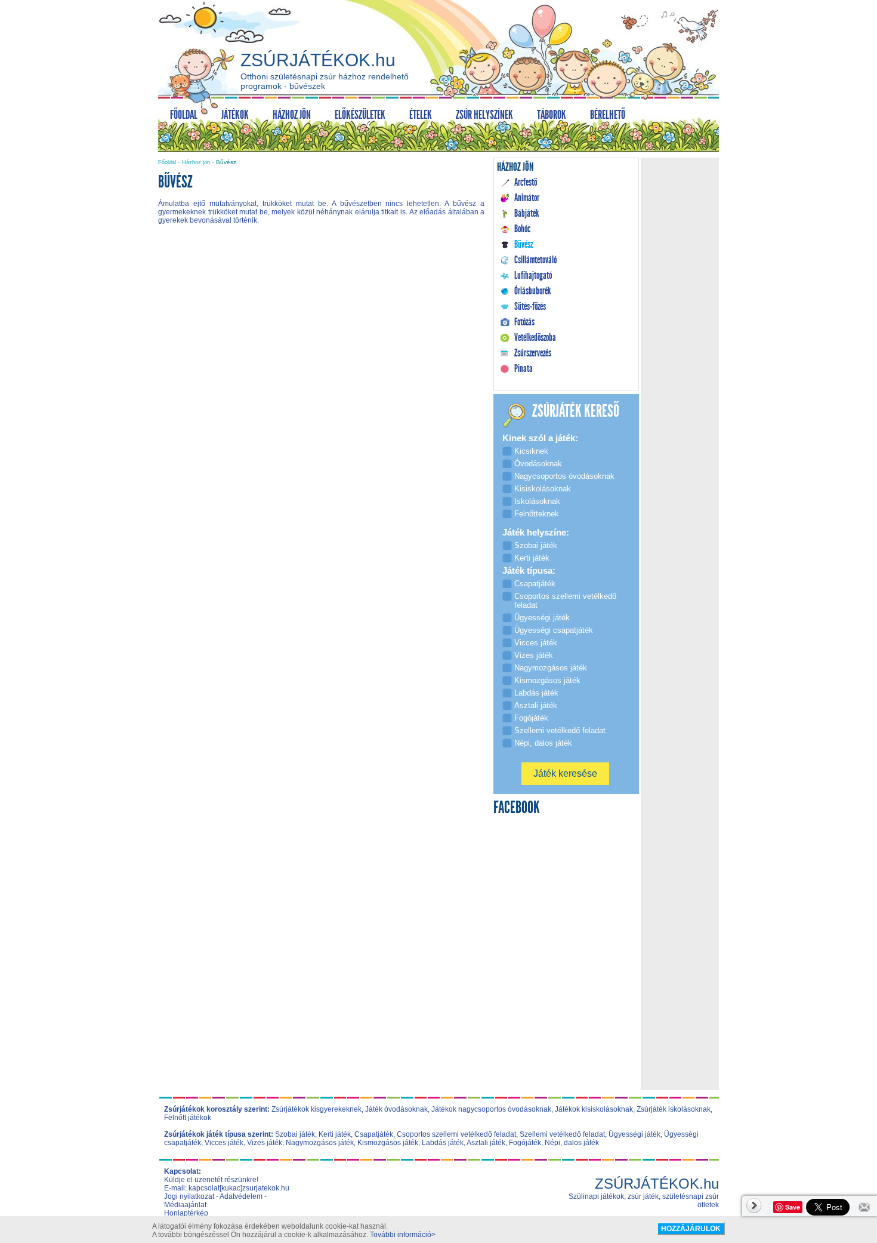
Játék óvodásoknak (396, 1109)
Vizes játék (264, 1143)
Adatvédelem (241, 1196)
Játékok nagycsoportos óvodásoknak (491, 1109)
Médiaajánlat (185, 1205)
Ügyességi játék (634, 1134)
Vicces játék (224, 1143)
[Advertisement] (321, 335)
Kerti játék (335, 1134)
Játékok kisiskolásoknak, (595, 1109)
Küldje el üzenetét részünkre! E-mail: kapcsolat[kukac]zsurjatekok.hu (226, 1184)
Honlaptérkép (186, 1213)
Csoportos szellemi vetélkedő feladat (456, 1134)
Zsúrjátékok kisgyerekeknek (316, 1109)
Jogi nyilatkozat (189, 1196)
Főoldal (167, 162)
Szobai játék (295, 1134)
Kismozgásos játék (387, 1143)
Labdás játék (443, 1143)
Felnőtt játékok (187, 1117)
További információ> (403, 1234)
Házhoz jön (196, 162)
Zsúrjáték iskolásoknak (674, 1109)
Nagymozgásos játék (320, 1143)
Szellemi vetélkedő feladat (562, 1134)
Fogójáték (525, 1143)
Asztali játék (486, 1143)
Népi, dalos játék (572, 1143)
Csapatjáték (373, 1134)
